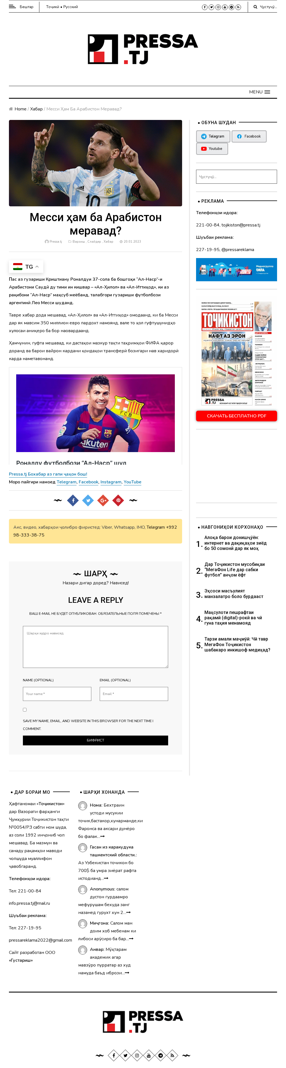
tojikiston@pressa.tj (240, 225)
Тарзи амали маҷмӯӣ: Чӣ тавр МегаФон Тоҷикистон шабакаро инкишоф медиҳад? (237, 644)
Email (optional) (115, 680)
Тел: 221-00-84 (25, 891)
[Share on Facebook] (73, 500)
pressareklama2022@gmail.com (40, 940)
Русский (70, 7)
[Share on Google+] (103, 500)
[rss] (238, 7)
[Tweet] (88, 500)
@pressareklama (237, 250)
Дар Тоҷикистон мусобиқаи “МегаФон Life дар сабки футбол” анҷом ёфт (234, 570)
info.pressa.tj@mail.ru (29, 903)
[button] (259, 92)
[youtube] (225, 7)
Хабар (36, 109)
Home (21, 109)
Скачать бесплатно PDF (236, 416)
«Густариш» (21, 960)
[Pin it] (118, 500)
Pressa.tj (56, 242)
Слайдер (94, 242)
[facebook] (205, 7)
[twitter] (211, 7)
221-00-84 (208, 225)
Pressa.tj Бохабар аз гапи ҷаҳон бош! (48, 474)
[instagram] (218, 7)
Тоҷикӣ (52, 7)
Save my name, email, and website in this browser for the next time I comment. (88, 725)
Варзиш (79, 242)
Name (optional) (38, 680)
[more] (102, 836)
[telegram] (231, 7)
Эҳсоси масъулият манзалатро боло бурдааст (233, 593)
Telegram (156, 527)
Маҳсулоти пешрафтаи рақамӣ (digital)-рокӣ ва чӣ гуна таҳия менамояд (233, 618)
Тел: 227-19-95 (25, 928)
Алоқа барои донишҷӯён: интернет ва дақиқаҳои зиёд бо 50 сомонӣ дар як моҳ (235, 543)
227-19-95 (208, 250)
